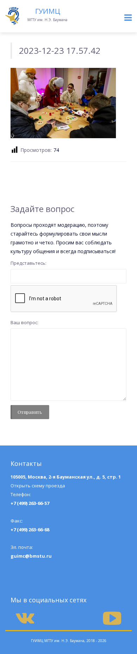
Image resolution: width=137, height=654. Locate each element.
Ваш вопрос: (24, 322)
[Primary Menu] (128, 18)
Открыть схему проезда (38, 485)
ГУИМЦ (47, 11)
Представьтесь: (28, 263)
